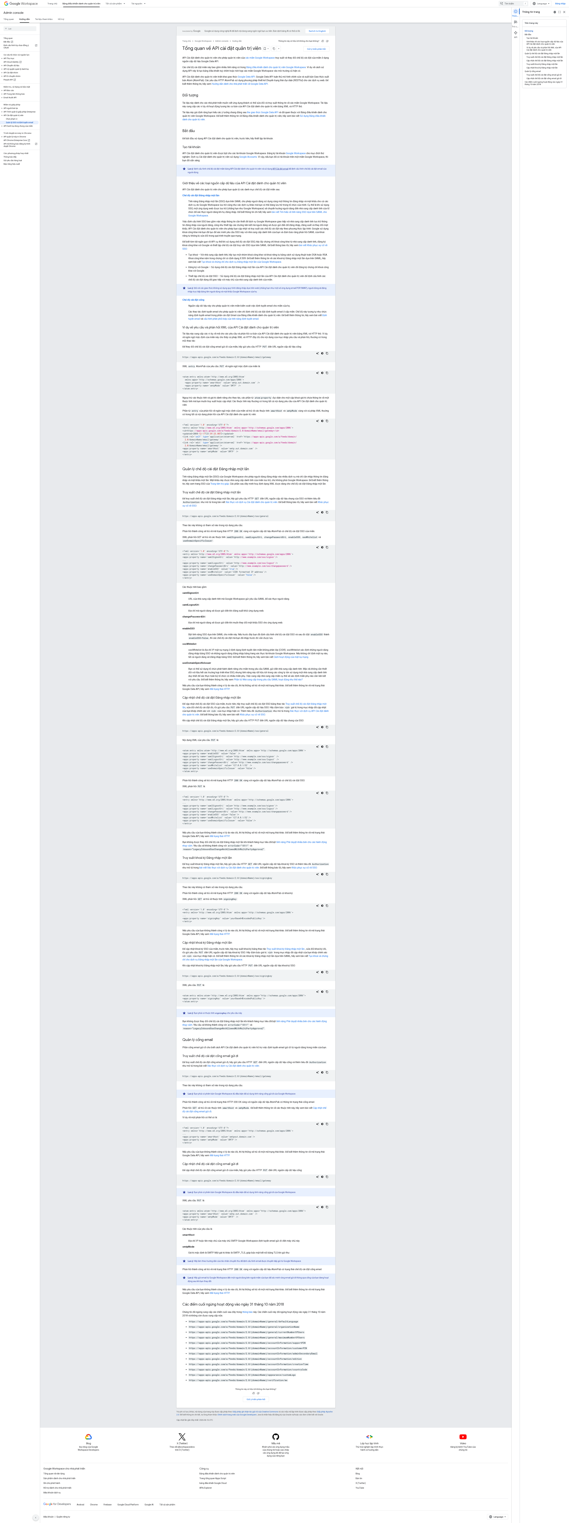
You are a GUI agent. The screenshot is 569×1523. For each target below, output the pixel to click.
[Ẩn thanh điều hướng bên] (36, 1518)
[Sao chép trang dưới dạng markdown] (274, 48)
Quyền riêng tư (63, 1517)
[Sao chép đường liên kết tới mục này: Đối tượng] (201, 95)
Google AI (149, 1504)
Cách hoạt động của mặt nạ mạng (291, 657)
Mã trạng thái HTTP (219, 689)
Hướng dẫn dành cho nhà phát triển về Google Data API (240, 83)
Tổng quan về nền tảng (54, 1473)
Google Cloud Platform (128, 1504)
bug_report (555, 12)
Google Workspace (203, 41)
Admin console (14, 13)
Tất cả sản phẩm (114, 3)
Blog (358, 1473)
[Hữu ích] (323, 41)
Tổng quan (9, 19)
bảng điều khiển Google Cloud (213, 1483)
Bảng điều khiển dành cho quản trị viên (81, 3)
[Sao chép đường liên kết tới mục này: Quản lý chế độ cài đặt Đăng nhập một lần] (252, 469)
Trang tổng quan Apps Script (212, 1478)
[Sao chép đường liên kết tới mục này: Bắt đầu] (198, 131)
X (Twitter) (361, 1483)
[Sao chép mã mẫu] (327, 353)
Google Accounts (248, 156)
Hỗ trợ (61, 19)
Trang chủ (52, 3)
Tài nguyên (136, 3)
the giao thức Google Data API (262, 112)
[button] (19, 58)
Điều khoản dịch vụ (52, 1492)
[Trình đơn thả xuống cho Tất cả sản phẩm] (125, 3)
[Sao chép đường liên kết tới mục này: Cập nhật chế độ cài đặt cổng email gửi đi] (241, 1164)
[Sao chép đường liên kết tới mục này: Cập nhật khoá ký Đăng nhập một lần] (235, 943)
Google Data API (246, 76)
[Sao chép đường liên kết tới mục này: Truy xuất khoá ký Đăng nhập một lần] (235, 858)
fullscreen (559, 12)
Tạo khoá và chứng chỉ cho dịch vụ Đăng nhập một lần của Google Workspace (241, 261)
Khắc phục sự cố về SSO (252, 714)
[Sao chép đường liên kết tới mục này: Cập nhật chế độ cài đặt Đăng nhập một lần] (244, 698)
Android (80, 1504)
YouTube (360, 1488)
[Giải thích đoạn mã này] (317, 353)
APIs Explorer (205, 1488)
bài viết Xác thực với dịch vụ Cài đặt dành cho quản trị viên (229, 867)
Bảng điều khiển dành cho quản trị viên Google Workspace (276, 67)
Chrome (94, 1504)
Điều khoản (48, 1517)
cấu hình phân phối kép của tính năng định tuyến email (231, 318)
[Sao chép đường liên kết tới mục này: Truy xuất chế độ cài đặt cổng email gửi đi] (241, 1056)
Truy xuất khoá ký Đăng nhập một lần (286, 948)
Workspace (29, 4)
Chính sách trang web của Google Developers (237, 1415)
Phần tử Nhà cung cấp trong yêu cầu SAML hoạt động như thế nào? (268, 679)
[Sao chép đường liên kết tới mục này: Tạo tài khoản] (203, 147)
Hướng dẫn (24, 19)
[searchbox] (20, 28)
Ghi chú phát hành (51, 1483)
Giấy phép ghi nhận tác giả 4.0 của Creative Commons (255, 1412)
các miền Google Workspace (260, 57)
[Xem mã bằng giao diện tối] (322, 353)
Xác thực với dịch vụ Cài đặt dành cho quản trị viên (251, 502)
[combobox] (513, 3)
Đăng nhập (560, 3)
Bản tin (359, 1478)
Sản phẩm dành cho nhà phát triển (59, 1478)
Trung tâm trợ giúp (219, 483)
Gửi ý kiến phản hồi (316, 49)
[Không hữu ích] (327, 41)
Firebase (108, 1504)
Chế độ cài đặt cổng (193, 299)
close (564, 12)
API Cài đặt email (280, 169)
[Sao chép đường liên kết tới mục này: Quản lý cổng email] (216, 1040)
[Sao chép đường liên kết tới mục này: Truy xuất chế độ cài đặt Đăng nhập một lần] (244, 492)
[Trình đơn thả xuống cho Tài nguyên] (145, 3)
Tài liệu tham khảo (44, 19)
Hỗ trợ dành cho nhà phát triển (57, 1488)
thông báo (247, 1312)
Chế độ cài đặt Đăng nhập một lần (200, 195)
